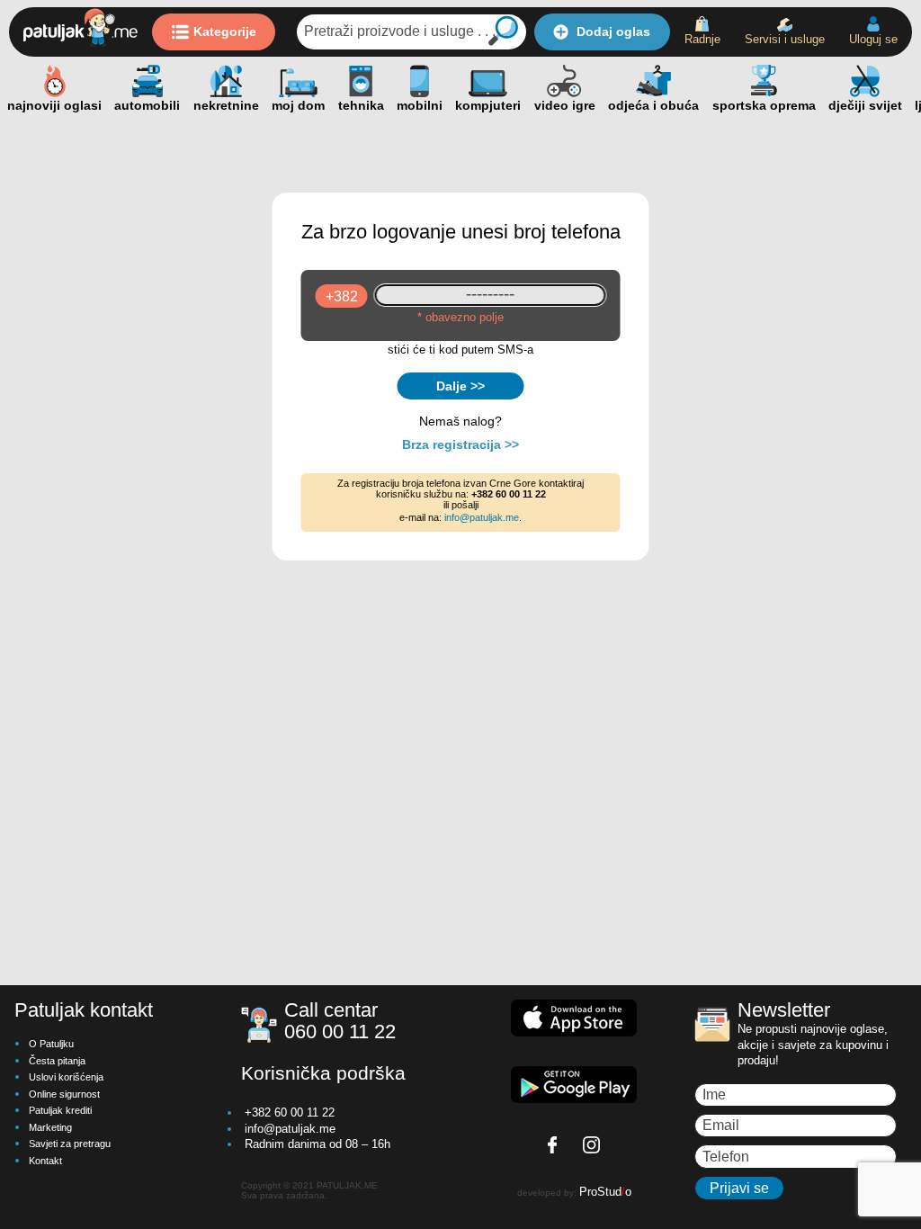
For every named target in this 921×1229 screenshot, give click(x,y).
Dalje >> (460, 386)
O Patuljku (51, 1043)
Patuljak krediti (60, 1110)
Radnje (702, 39)
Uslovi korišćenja (66, 1077)
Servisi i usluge (785, 39)
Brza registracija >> (460, 444)
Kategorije (224, 31)
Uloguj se (873, 39)
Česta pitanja (57, 1060)
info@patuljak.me (481, 517)
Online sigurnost (64, 1094)
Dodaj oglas (613, 31)
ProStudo (605, 1191)
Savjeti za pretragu (70, 1143)
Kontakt (45, 1160)
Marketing (50, 1127)
